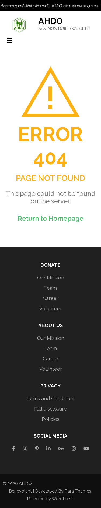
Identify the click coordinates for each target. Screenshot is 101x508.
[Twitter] (25, 448)
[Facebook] (13, 448)
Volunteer (50, 308)
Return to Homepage (50, 218)
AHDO (50, 21)
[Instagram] (74, 448)
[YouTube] (86, 448)
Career (50, 298)
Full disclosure (50, 409)
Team (50, 288)
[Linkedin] (48, 448)
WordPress (63, 498)
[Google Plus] (61, 448)
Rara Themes (78, 491)
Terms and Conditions (51, 398)
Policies (51, 419)
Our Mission (50, 278)
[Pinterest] (37, 448)
